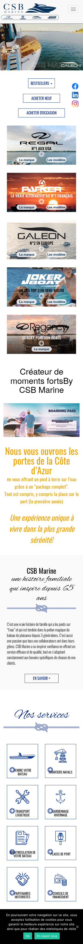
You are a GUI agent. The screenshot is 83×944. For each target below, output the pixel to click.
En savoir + (41, 678)
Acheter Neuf (41, 98)
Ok (28, 936)
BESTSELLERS (40, 83)
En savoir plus (47, 936)
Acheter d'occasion (41, 113)
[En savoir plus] (41, 145)
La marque (26, 160)
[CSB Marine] (41, 11)
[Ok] (77, 926)
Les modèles (56, 160)
